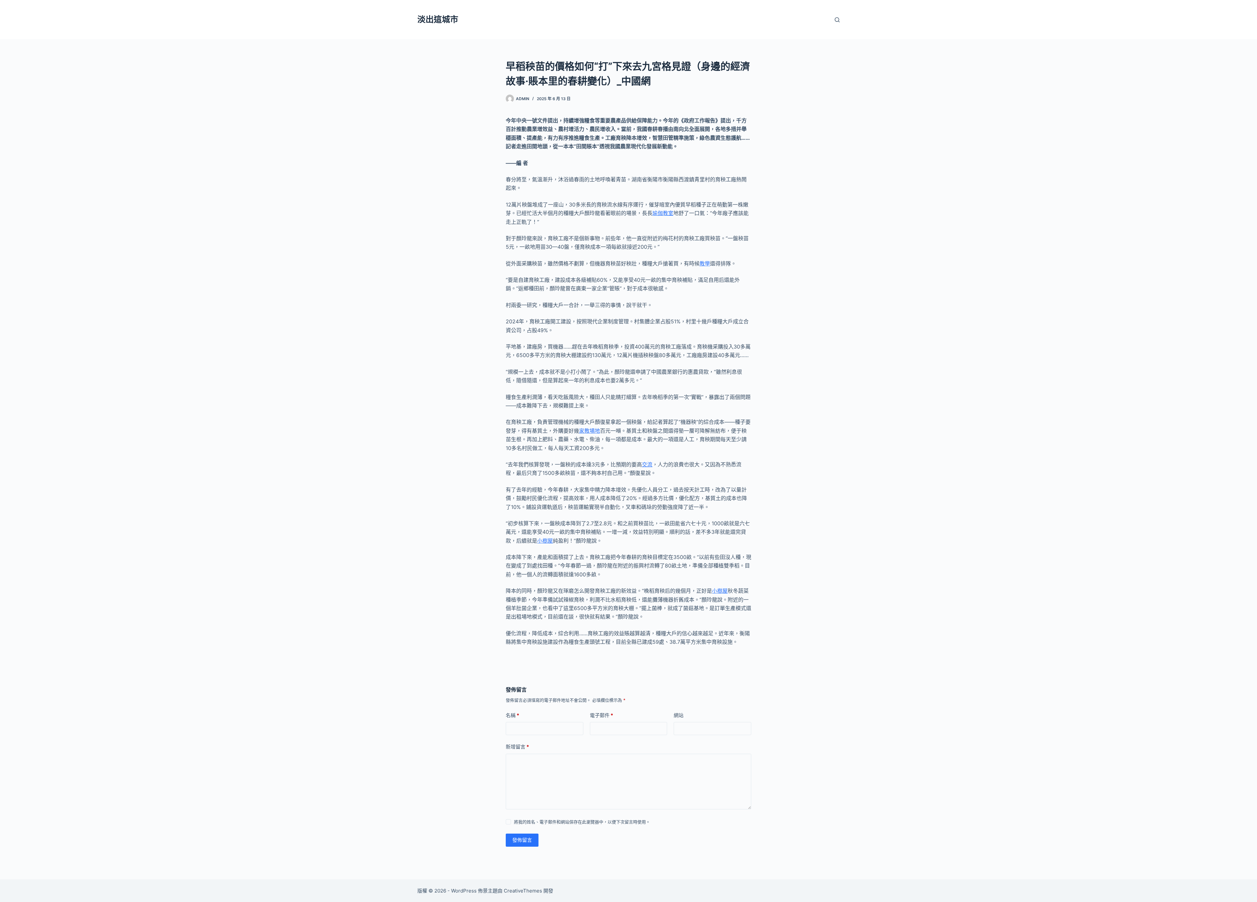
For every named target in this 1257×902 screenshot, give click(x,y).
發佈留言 (522, 840)
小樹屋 (545, 540)
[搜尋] (837, 19)
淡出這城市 (437, 19)
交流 (647, 464)
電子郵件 (601, 715)
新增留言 (517, 747)
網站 (678, 715)
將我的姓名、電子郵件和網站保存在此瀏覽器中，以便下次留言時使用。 (582, 821)
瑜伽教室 (662, 213)
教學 (705, 263)
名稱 (512, 715)
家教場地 (589, 430)
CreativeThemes (523, 891)
